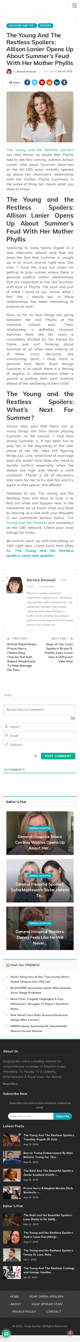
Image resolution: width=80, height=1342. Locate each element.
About (15, 1304)
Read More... (11, 1084)
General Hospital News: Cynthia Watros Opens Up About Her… (40, 842)
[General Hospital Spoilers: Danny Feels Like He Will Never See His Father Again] (40, 928)
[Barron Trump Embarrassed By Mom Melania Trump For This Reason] (12, 1157)
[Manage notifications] (70, 1333)
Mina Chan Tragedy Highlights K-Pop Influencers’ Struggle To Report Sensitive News (39, 1004)
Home (14, 1296)
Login (7, 695)
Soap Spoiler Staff (47, 1304)
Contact (53, 1311)
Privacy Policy (24, 1311)
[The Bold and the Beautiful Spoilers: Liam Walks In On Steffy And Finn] (12, 1219)
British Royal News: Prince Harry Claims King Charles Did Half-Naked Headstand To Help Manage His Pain (22, 657)
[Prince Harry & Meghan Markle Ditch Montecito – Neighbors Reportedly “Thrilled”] (12, 1192)
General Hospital (40, 828)
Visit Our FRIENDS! (25, 965)
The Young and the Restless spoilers (40, 149)
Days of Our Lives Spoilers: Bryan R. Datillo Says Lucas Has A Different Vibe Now (59, 652)
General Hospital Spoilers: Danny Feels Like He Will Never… (40, 937)
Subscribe (62, 1116)
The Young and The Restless (22, 25)
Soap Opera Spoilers (46, 1296)
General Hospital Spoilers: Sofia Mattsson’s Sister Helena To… (40, 889)
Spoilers (45, 25)
